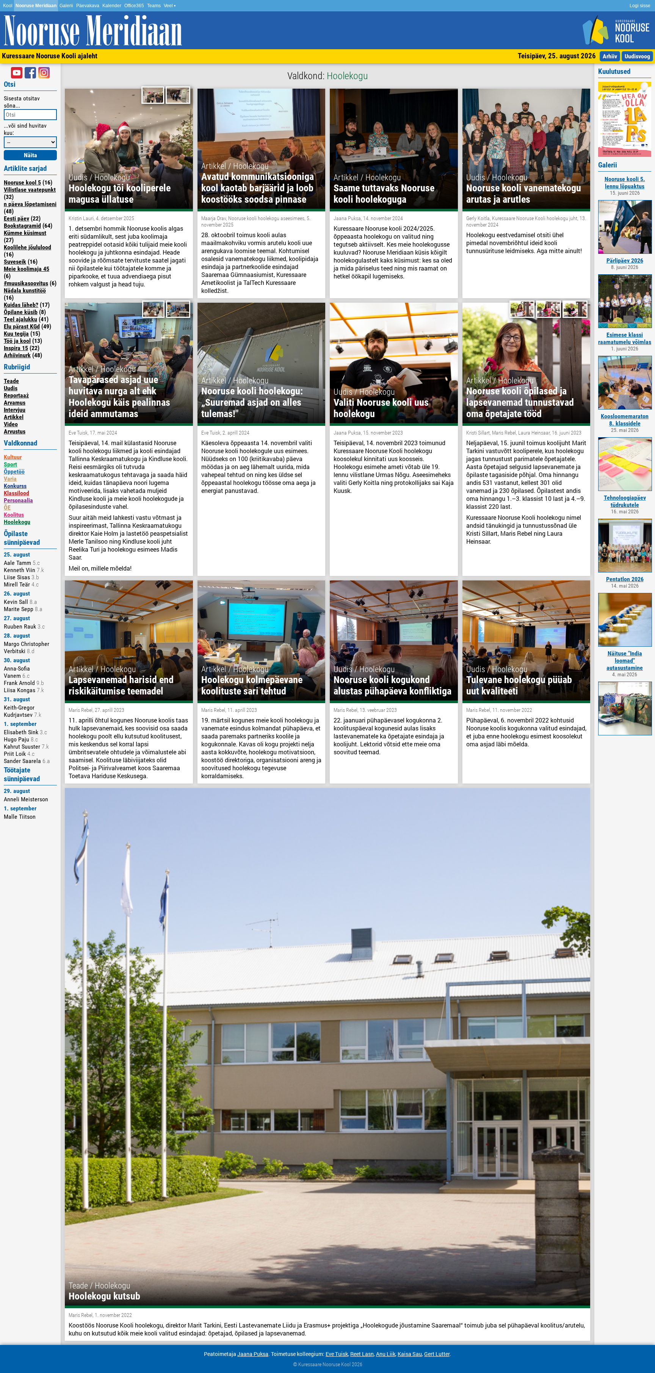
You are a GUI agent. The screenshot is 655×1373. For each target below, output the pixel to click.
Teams (154, 5)
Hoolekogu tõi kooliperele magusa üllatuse (120, 193)
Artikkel (14, 417)
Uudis (10, 388)
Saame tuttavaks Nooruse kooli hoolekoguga (384, 193)
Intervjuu (14, 409)
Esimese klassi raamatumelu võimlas (624, 338)
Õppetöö (14, 471)
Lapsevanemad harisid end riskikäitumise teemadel (121, 685)
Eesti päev (16, 218)
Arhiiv (610, 56)
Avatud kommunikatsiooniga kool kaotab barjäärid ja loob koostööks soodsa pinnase (257, 188)
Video (11, 424)
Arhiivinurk (17, 355)
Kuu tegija (16, 333)
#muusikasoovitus (26, 283)
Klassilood (16, 493)
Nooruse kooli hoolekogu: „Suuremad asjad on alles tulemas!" (252, 402)
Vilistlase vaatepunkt (30, 189)
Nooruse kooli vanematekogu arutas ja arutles (523, 193)
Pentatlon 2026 (625, 579)
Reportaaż (16, 395)
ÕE (7, 507)
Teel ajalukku (20, 319)
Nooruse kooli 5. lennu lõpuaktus (625, 182)
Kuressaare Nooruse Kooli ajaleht (49, 56)
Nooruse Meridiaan (36, 5)
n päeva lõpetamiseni (30, 204)
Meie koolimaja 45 (26, 268)
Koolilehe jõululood (27, 247)
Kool (8, 5)
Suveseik (15, 261)
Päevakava (87, 5)
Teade (11, 381)
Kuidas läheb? (21, 304)
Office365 (134, 5)
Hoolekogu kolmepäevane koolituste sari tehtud (251, 685)
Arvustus (14, 431)
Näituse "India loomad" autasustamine (624, 660)
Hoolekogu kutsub (104, 1296)
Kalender (111, 5)
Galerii (66, 5)
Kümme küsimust (25, 232)
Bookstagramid (22, 225)
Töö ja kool (17, 340)
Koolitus (14, 514)
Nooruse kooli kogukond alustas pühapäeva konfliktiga (392, 685)
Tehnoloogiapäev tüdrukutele (625, 501)
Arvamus (14, 402)
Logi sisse (640, 5)
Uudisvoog (637, 56)
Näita (30, 155)
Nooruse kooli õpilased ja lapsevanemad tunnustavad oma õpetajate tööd (520, 402)
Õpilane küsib (21, 312)
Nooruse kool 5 (22, 182)
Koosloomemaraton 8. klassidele (625, 420)
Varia (10, 478)
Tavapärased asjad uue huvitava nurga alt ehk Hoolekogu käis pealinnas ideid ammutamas (119, 396)
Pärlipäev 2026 (624, 260)
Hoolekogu (17, 521)
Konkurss (15, 485)
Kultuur (13, 457)
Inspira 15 (16, 348)
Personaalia (18, 500)
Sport (10, 464)
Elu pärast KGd (22, 326)
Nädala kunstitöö (25, 290)
